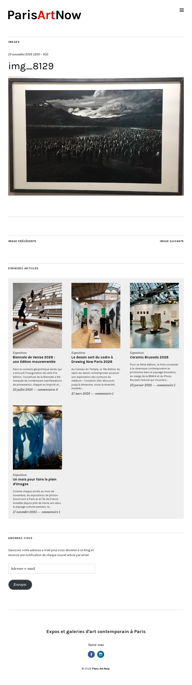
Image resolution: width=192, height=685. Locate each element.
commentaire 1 (104, 393)
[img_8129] (96, 194)
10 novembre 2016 (20, 54)
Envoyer (20, 585)
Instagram (100, 657)
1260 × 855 (40, 54)
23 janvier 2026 (141, 385)
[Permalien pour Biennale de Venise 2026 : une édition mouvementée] (37, 315)
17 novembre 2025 (25, 512)
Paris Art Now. (101, 668)
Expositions (20, 352)
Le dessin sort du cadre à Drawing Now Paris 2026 (92, 359)
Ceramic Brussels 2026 (149, 357)
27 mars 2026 (80, 393)
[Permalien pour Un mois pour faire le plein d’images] (37, 438)
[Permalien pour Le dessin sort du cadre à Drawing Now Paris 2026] (96, 315)
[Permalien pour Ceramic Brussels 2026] (154, 315)
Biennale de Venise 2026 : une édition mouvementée (34, 359)
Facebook (91, 657)
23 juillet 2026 (23, 389)
